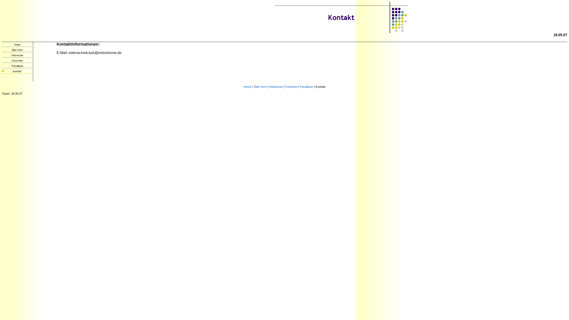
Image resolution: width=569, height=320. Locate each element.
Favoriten (291, 86)
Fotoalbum (306, 86)
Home (247, 86)
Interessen (276, 86)
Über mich (260, 86)
